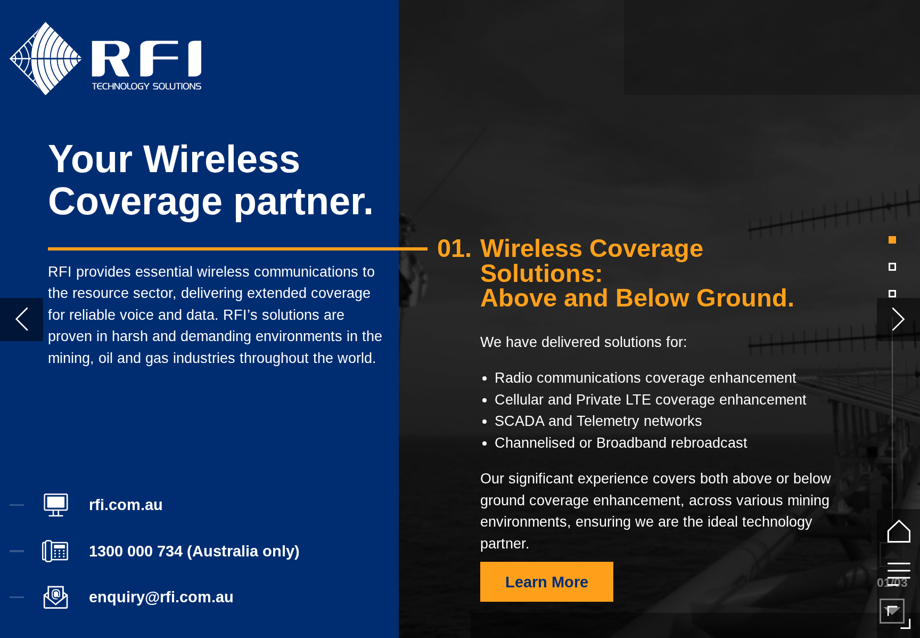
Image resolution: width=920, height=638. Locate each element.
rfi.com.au (126, 504)
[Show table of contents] (898, 573)
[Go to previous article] (21, 319)
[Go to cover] (898, 530)
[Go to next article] (898, 319)
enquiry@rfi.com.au (161, 596)
